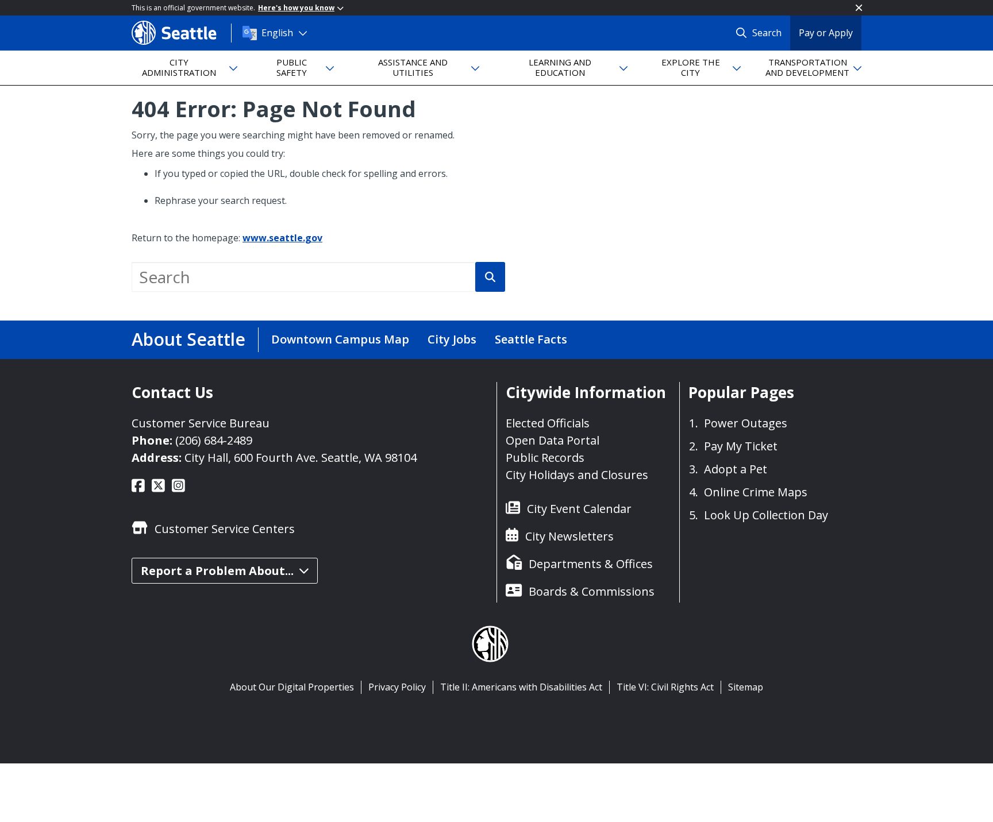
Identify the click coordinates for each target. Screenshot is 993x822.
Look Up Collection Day (766, 515)
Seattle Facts (531, 339)
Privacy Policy (397, 687)
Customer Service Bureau (201, 423)
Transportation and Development (807, 67)
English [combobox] (277, 32)
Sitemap (745, 687)
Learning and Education (560, 67)
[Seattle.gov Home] (181, 33)
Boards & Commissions (592, 591)
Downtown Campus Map (340, 339)
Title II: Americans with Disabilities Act (521, 687)
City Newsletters (569, 536)
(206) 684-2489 (213, 440)
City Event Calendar (579, 508)
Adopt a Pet (735, 469)
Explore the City (690, 67)
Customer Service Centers (225, 529)
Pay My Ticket (741, 446)
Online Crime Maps (755, 492)
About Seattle (188, 339)
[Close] (859, 8)
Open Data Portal (552, 440)
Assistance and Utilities (413, 67)
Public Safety (291, 67)
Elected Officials (548, 423)
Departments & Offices (591, 564)
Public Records (545, 457)
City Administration (179, 67)
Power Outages (745, 423)
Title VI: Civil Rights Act (665, 687)
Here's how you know (296, 8)
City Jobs (452, 339)
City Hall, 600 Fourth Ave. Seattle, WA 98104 (300, 457)
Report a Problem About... (217, 570)
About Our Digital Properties (292, 687)
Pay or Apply (826, 32)
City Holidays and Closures (577, 475)
